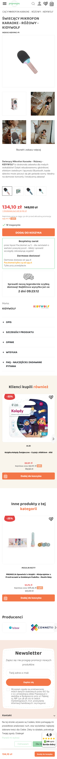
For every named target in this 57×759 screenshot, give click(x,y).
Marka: (5, 303)
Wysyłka (11, 352)
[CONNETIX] (43, 627)
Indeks (5, 32)
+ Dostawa (14, 211)
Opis (9, 322)
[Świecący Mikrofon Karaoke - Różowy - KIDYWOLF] (7, 191)
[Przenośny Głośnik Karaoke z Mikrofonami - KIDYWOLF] (18, 191)
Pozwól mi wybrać (11, 738)
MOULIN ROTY (29, 567)
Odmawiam (23, 744)
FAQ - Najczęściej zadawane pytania (24, 364)
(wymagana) (30, 696)
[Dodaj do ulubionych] (51, 397)
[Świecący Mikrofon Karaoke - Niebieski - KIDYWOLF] (30, 191)
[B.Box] (14, 627)
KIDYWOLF (9, 308)
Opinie (10, 342)
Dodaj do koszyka (28, 232)
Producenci (12, 617)
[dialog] (28, 734)
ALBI (28, 445)
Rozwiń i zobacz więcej (28, 149)
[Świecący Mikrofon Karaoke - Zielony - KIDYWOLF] (41, 191)
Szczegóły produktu (20, 332)
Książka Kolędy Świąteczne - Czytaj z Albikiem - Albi (28, 452)
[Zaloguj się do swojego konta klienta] (39, 4)
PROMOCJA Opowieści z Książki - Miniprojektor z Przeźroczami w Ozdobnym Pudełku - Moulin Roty (29, 575)
